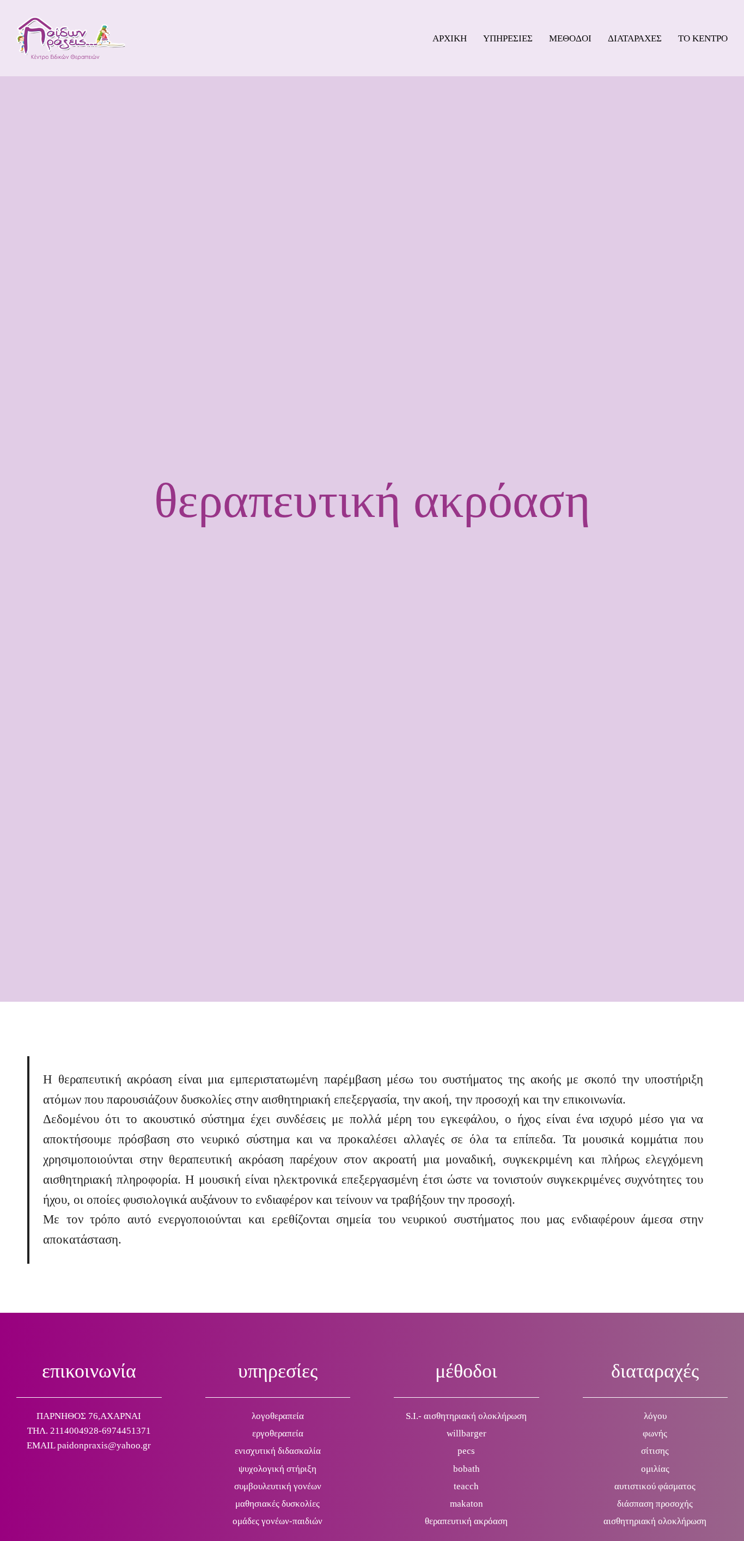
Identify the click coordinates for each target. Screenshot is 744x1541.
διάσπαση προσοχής (655, 1504)
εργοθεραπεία (277, 1433)
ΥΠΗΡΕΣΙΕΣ (508, 38)
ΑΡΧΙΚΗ (449, 38)
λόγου (655, 1416)
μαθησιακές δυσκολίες (277, 1504)
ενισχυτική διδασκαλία (278, 1451)
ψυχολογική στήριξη (277, 1469)
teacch (466, 1486)
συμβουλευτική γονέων (277, 1486)
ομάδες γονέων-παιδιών (277, 1521)
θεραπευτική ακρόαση (466, 1521)
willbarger (466, 1433)
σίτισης (655, 1451)
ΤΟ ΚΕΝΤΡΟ (703, 38)
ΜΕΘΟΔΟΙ (570, 38)
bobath (466, 1469)
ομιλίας (655, 1469)
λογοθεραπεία (278, 1416)
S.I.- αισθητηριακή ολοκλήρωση (466, 1416)
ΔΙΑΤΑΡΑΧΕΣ (635, 38)
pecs (466, 1451)
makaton (466, 1504)
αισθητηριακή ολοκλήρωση (654, 1521)
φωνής (655, 1433)
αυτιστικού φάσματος (655, 1486)
